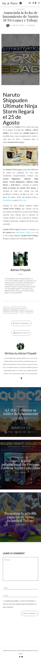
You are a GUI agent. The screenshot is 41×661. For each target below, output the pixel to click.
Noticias (31, 25)
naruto (6, 308)
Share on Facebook (22, 323)
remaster (29, 311)
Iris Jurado (21, 472)
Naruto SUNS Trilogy (11, 311)
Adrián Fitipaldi (18, 25)
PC (4, 235)
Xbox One (22, 200)
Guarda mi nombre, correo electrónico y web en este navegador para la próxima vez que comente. (20, 604)
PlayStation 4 (8, 200)
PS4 (22, 311)
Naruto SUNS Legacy (19, 308)
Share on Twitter (22, 333)
